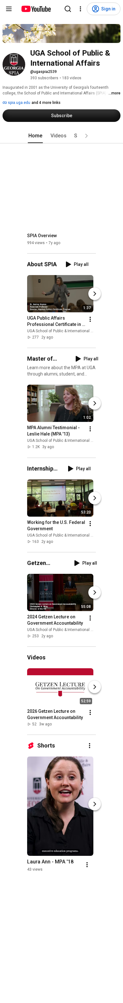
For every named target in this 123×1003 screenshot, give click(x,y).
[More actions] (90, 319)
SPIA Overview (42, 235)
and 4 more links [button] (46, 102)
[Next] (94, 293)
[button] (86, 135)
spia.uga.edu (18, 102)
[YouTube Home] (35, 9)
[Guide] (9, 9)
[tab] (35, 135)
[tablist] (61, 135)
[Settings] (80, 9)
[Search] (68, 9)
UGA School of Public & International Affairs (64, 331)
